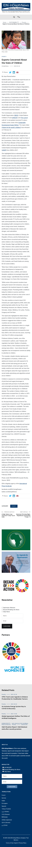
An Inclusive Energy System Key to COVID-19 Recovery (14, 707)
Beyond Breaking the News (11, 609)
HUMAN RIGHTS (6, 723)
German (4, 798)
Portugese (5, 803)
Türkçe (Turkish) (6, 809)
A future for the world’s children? (11, 127)
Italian (3, 800)
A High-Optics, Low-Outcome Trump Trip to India (8, 514)
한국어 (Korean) (6, 822)
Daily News (6, 611)
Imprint (16, 843)
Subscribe (6, 626)
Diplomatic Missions (9, 607)
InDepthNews (5, 66)
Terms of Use (9, 843)
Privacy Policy (22, 843)
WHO (16, 115)
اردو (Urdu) (4, 825)
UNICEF (14, 117)
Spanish (4, 806)
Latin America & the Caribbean (20, 723)
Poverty (4, 56)
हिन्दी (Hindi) (5, 817)
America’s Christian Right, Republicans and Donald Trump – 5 (23, 514)
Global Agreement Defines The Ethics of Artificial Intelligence (16, 717)
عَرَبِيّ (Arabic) (5, 811)
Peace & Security (6, 724)
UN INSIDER (7, 767)
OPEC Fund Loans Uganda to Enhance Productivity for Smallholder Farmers (15, 698)
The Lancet (24, 117)
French (3, 795)
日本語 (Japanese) (7, 820)
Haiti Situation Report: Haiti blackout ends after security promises (14, 728)
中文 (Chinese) (6, 814)
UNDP (4, 150)
